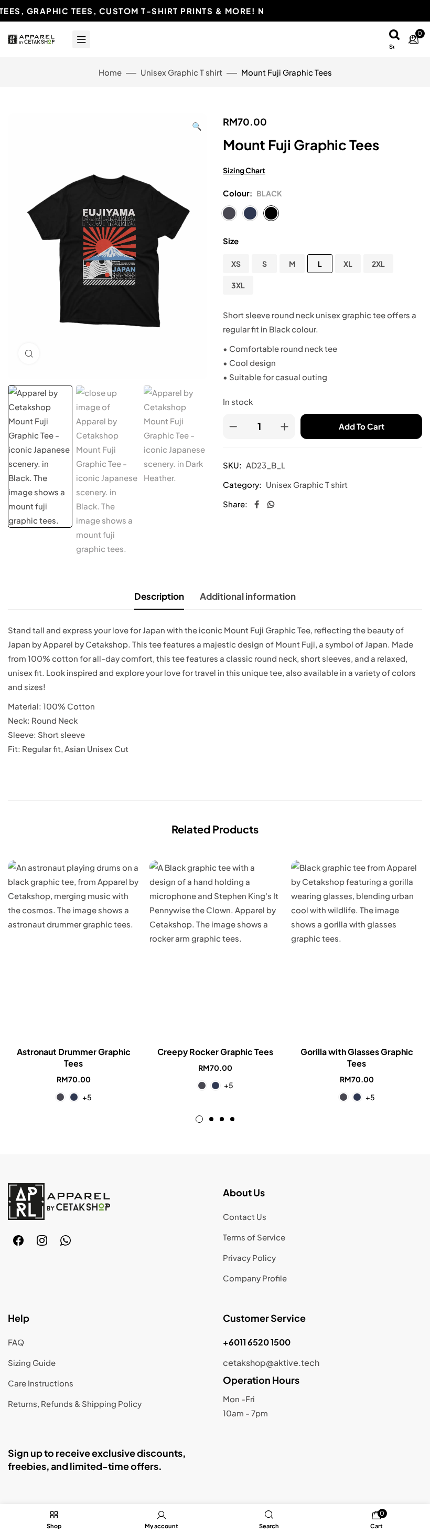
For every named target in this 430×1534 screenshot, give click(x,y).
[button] (197, 126)
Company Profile (255, 1278)
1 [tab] (199, 1119)
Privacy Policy (249, 1257)
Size (231, 241)
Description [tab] (159, 596)
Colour (236, 193)
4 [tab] (232, 1119)
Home (110, 72)
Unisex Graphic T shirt (181, 72)
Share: (235, 504)
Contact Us (244, 1217)
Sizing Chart (244, 170)
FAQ (16, 1342)
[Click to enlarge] (28, 353)
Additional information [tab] (248, 596)
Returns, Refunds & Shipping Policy (75, 1403)
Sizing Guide (32, 1363)
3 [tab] (222, 1119)
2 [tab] (211, 1119)
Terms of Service (254, 1237)
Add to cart (361, 426)
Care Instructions (40, 1383)
